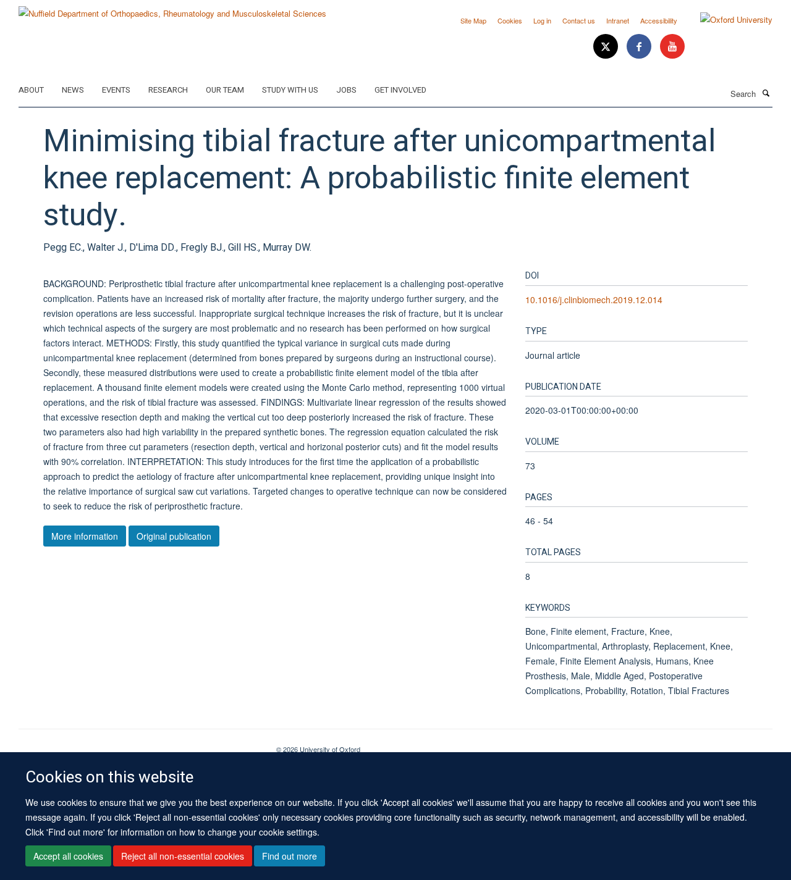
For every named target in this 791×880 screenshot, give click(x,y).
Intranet (617, 20)
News (73, 90)
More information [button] (84, 536)
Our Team (225, 90)
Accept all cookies (68, 856)
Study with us (290, 90)
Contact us (578, 20)
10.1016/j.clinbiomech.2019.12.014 (593, 299)
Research (168, 90)
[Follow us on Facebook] (640, 46)
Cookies (509, 20)
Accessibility (658, 20)
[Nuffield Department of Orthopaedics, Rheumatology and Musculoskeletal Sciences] (172, 9)
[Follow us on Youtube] (672, 46)
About (31, 90)
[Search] (765, 92)
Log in (542, 20)
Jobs (346, 90)
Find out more (289, 856)
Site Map (473, 20)
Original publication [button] (174, 536)
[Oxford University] (727, 19)
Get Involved (400, 90)
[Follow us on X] (606, 46)
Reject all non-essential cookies (182, 856)
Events (116, 90)
